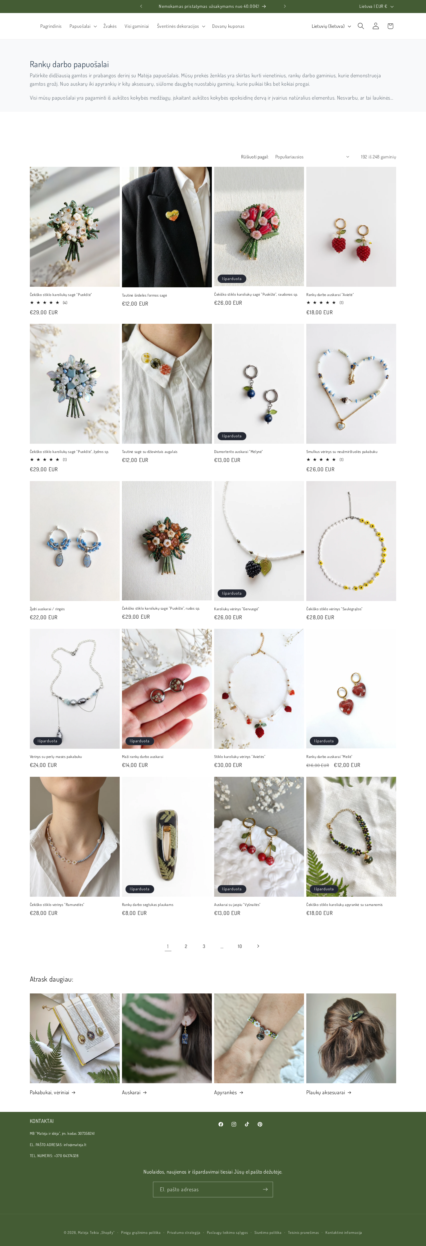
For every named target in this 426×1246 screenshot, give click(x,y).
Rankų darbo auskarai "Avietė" (330, 294)
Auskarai (131, 1092)
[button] (83, 26)
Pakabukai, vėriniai (49, 1092)
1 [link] (168, 946)
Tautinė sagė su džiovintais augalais (150, 451)
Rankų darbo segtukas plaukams (147, 904)
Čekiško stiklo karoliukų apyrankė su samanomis (344, 904)
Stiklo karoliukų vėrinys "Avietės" (239, 756)
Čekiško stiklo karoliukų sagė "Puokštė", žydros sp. (69, 451)
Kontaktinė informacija (343, 1232)
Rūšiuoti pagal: (255, 157)
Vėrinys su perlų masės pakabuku (56, 756)
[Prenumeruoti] (265, 1189)
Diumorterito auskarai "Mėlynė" (238, 451)
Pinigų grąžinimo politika (141, 1232)
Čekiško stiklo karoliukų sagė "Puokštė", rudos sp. (161, 608)
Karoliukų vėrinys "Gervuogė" (236, 608)
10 (240, 946)
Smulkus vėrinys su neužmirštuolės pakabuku (341, 451)
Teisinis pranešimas (303, 1232)
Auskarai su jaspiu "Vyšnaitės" (237, 904)
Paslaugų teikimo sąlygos (227, 1232)
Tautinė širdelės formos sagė (144, 295)
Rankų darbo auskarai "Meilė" (329, 756)
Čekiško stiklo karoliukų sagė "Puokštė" (61, 294)
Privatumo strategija (183, 1232)
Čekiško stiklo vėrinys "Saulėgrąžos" (334, 608)
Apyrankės (225, 1092)
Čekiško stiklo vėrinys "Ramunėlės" (57, 904)
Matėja (83, 1232)
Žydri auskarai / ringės (47, 608)
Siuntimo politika (268, 1232)
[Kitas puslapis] (258, 946)
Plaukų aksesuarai (325, 1092)
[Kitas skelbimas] (284, 6)
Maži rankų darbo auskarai (142, 756)
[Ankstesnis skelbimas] (141, 6)
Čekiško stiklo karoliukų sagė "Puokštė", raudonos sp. (256, 294)
